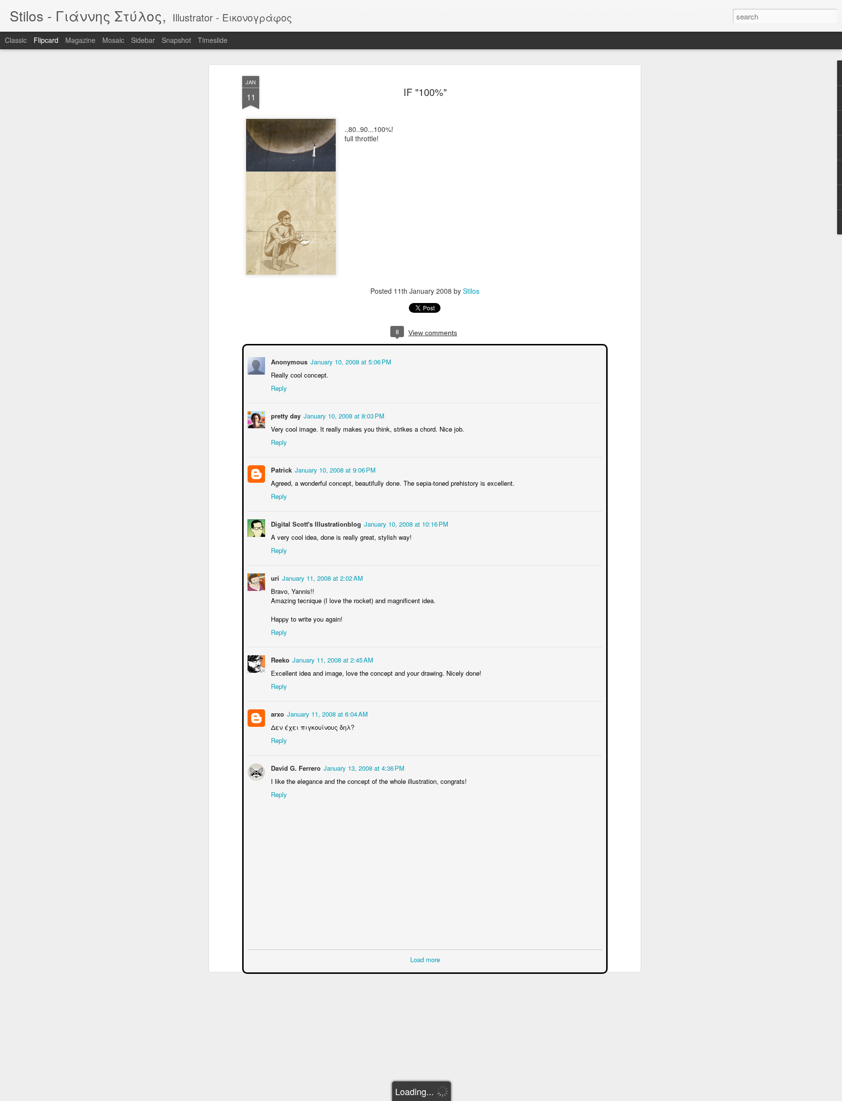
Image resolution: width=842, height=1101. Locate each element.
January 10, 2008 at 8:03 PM (343, 414)
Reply (278, 387)
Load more (425, 958)
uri (274, 577)
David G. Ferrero (295, 767)
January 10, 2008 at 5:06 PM (349, 360)
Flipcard (46, 40)
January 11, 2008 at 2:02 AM (321, 577)
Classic (16, 40)
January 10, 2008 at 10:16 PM (405, 523)
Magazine (80, 40)
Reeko (279, 659)
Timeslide (213, 40)
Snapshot (176, 40)
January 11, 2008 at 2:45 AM (331, 659)
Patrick (280, 469)
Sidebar (143, 40)
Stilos (471, 291)
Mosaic (113, 40)
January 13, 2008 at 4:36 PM (363, 767)
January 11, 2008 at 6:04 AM (326, 713)
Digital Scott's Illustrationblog (315, 523)
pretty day (285, 414)
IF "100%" (425, 92)
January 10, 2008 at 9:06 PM (334, 469)
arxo (276, 713)
